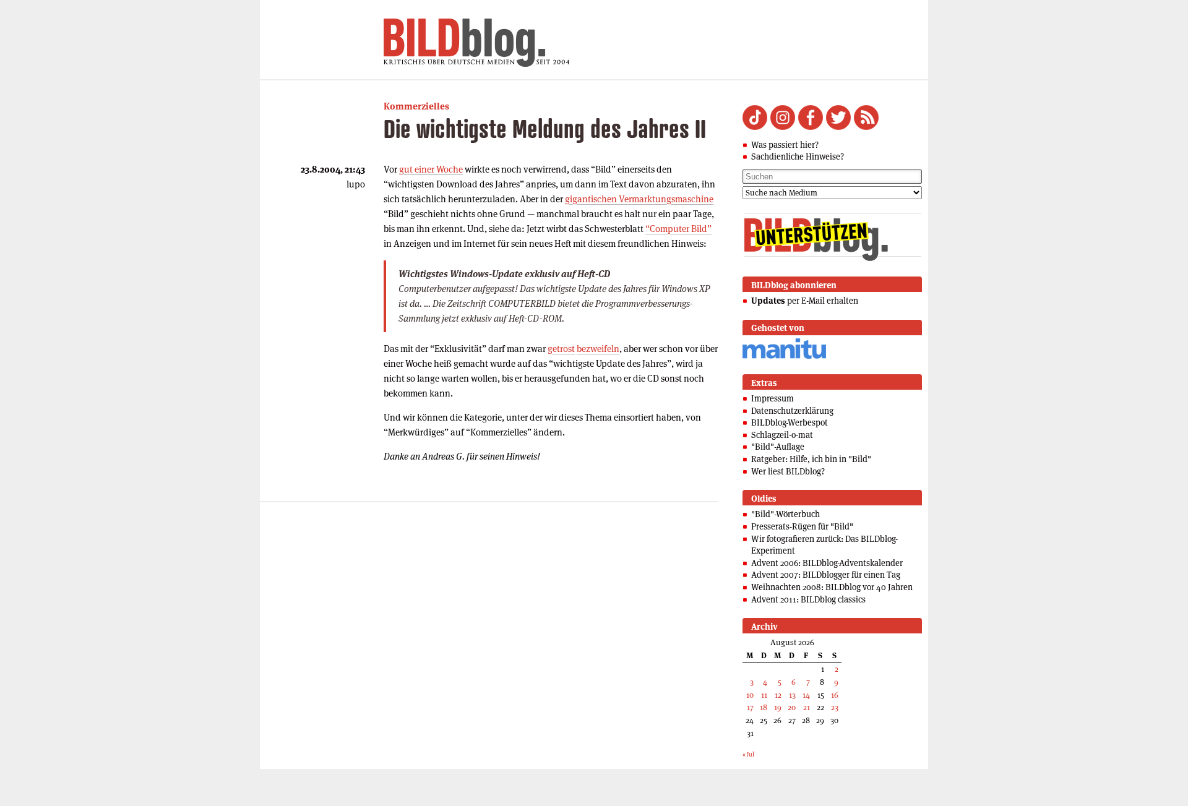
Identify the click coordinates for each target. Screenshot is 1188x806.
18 (763, 707)
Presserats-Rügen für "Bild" (802, 526)
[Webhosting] (784, 357)
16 (834, 695)
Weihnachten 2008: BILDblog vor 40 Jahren (832, 587)
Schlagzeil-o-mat (782, 434)
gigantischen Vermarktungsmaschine (639, 199)
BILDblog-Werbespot (789, 422)
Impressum (772, 398)
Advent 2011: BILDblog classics (808, 599)
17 (750, 707)
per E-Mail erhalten (804, 300)
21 (806, 707)
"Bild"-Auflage (777, 446)
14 (806, 695)
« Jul (748, 754)
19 (777, 707)
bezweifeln (598, 348)
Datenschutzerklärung (792, 410)
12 (778, 695)
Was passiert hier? (785, 144)
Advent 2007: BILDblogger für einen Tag (825, 574)
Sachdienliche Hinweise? (797, 156)
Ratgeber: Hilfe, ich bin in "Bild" (811, 459)
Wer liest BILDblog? (788, 471)
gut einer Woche (431, 169)
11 (764, 695)
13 (792, 695)
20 (792, 707)
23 (834, 707)
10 (750, 695)
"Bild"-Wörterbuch (785, 514)
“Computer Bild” (678, 228)
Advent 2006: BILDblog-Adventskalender (827, 562)
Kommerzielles (416, 106)
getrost (561, 348)
